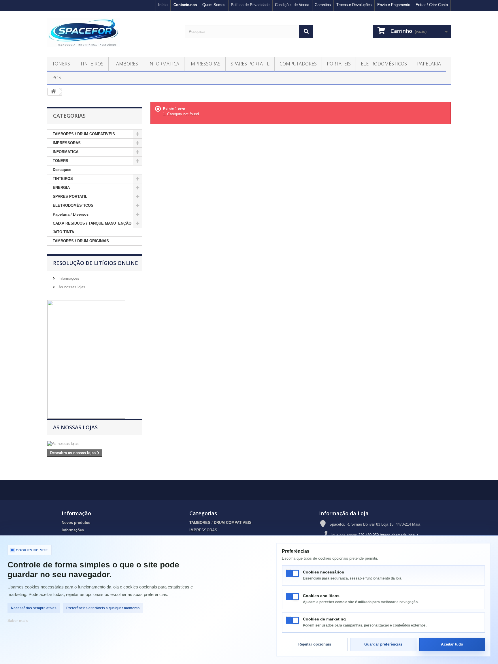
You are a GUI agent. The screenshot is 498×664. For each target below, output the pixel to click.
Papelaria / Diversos (70, 214)
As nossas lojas (71, 287)
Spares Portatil (250, 64)
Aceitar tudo (452, 644)
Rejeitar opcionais (314, 644)
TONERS (60, 161)
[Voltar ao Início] (53, 91)
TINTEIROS (63, 178)
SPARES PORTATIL (70, 196)
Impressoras (204, 64)
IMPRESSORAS (67, 143)
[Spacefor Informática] (111, 32)
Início (162, 5)
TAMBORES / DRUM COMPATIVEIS (84, 134)
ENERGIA (61, 187)
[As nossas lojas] (94, 443)
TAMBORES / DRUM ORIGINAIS (81, 241)
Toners (61, 64)
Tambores (126, 64)
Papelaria (429, 64)
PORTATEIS (339, 64)
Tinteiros (91, 64)
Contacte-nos (185, 5)
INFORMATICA (65, 152)
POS (56, 77)
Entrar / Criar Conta (432, 5)
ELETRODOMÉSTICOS (73, 205)
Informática (163, 64)
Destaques (62, 170)
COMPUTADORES (298, 64)
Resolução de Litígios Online (95, 262)
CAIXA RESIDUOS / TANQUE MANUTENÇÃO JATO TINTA (92, 227)
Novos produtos (76, 522)
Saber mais (17, 620)
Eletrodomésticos (384, 64)
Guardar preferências (383, 644)
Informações (68, 278)
